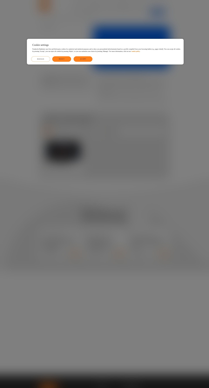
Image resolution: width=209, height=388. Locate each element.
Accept (83, 59)
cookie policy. (135, 51)
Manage (40, 59)
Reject (61, 59)
